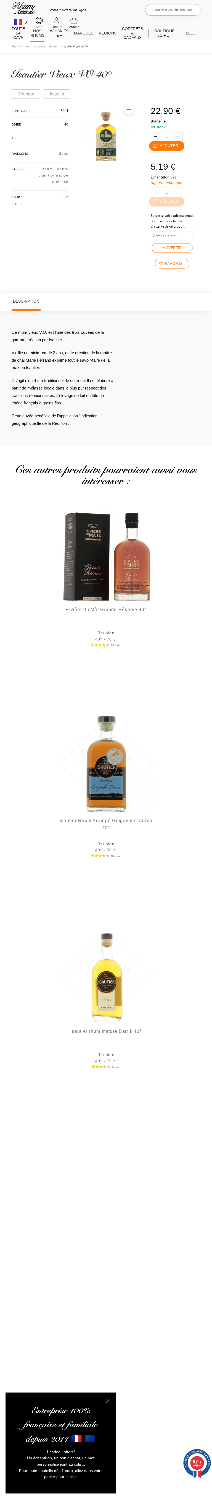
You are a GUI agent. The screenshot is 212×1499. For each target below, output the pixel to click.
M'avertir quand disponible (172, 249)
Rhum (53, 46)
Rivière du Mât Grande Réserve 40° (105, 609)
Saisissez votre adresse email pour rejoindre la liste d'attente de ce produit (172, 221)
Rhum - (49, 168)
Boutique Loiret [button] (164, 33)
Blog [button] (191, 33)
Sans (63, 153)
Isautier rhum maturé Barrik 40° (106, 1031)
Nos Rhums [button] (37, 33)
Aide (39, 27)
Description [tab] (26, 301)
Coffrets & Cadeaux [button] (132, 33)
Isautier (57, 94)
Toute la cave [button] (18, 33)
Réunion (25, 94)
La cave (40, 46)
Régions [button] (107, 33)
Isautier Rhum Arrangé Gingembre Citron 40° (106, 824)
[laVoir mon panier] (74, 23)
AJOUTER (169, 145)
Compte (56, 27)
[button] (129, 109)
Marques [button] (83, 33)
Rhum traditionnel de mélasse (53, 175)
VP (65, 196)
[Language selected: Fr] (21, 22)
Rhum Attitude (22, 10)
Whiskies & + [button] (59, 33)
